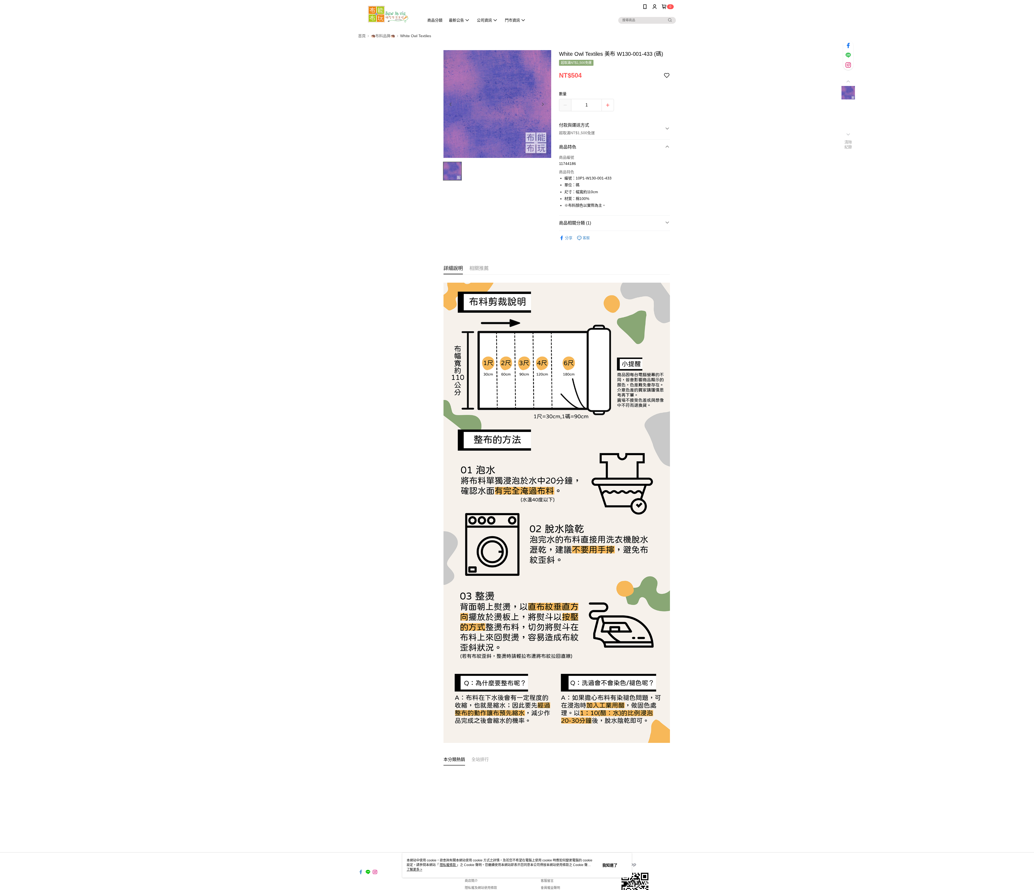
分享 (568, 238)
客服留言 (547, 881)
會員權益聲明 (550, 888)
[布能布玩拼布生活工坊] (388, 14)
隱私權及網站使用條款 (481, 888)
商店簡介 (471, 881)
